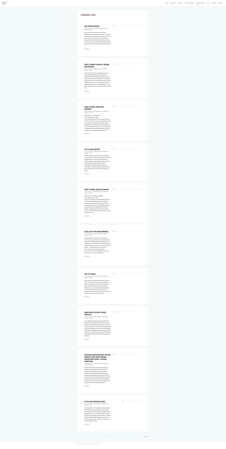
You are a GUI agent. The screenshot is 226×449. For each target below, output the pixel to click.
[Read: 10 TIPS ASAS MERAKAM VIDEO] (132, 404)
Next (146, 436)
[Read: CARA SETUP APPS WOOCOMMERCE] (127, 245)
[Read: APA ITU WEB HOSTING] (127, 156)
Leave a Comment (88, 28)
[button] (182, 3)
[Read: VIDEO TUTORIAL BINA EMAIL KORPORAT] (127, 113)
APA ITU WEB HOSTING (92, 149)
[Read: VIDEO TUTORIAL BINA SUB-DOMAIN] (127, 194)
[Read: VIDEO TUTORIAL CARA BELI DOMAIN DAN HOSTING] (127, 71)
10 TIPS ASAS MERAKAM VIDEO (94, 401)
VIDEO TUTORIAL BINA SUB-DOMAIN (96, 189)
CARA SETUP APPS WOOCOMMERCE (96, 232)
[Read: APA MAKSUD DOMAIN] (127, 35)
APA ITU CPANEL (90, 274)
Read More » (87, 48)
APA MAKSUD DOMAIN (91, 26)
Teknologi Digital (97, 28)
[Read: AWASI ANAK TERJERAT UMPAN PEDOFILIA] (127, 320)
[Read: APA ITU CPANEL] (127, 280)
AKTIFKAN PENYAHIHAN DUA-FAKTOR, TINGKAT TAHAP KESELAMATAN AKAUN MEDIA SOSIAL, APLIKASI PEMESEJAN (97, 358)
